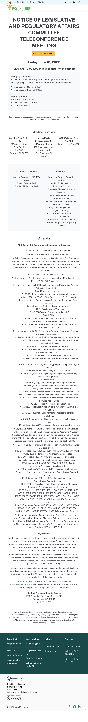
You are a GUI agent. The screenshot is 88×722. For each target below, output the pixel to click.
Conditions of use (16, 684)
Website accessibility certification (22, 692)
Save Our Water (34, 658)
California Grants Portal (34, 664)
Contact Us (77, 2)
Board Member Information (13, 661)
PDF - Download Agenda (43, 53)
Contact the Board (73, 646)
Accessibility (13, 689)
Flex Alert (53, 651)
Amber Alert (53, 646)
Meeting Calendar (15, 655)
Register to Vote (34, 652)
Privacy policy (14, 687)
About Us (11, 651)
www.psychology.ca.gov (21, 584)
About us (67, 2)
